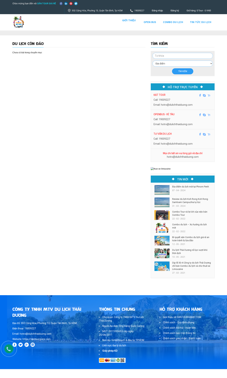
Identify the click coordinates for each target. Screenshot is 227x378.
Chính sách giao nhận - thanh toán (182, 338)
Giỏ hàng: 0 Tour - (199, 10)
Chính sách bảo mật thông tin (179, 333)
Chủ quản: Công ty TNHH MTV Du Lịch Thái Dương (121, 319)
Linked (66, 3)
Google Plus (26, 345)
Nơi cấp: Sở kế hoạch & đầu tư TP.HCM (123, 340)
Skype (204, 95)
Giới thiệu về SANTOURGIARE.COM (182, 317)
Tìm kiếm (182, 71)
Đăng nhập (157, 10)
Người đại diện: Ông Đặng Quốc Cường (123, 326)
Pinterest (71, 3)
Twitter (75, 3)
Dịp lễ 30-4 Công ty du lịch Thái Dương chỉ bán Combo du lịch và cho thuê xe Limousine (191, 265)
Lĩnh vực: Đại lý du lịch (114, 345)
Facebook (61, 3)
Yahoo (209, 95)
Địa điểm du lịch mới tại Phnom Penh (190, 186)
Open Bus (150, 22)
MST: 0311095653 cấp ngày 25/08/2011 (116, 333)
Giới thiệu (129, 20)
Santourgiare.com (205, 373)
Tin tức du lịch (200, 22)
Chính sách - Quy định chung (178, 322)
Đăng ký (175, 10)
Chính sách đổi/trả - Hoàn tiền (179, 327)
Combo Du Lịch (173, 22)
